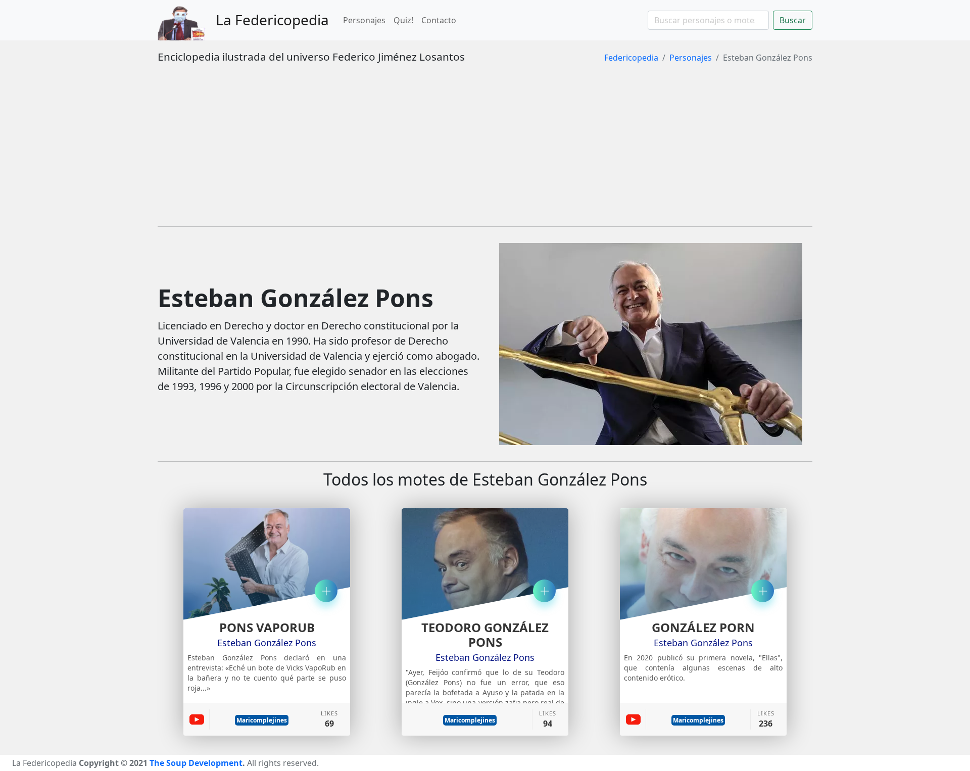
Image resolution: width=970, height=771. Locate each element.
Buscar (793, 20)
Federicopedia (631, 57)
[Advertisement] (485, 147)
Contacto (438, 20)
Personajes (364, 20)
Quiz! (403, 20)
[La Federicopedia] (187, 20)
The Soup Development (196, 762)
